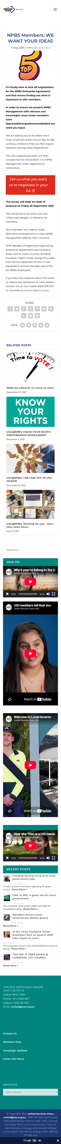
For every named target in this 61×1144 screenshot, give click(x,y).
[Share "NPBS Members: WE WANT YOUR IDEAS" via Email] (30, 315)
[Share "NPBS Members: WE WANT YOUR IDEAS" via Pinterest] (37, 308)
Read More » (19, 889)
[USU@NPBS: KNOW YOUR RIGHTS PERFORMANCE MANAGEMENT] (30, 412)
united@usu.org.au (23, 1006)
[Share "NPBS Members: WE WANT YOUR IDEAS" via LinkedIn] (44, 308)
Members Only (12, 1041)
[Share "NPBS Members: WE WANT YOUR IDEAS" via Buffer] (50, 308)
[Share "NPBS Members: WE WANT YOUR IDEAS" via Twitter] (17, 308)
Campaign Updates (15, 1050)
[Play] (7, 594)
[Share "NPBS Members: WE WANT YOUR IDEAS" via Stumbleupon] (23, 315)
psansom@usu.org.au (36, 290)
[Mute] (48, 594)
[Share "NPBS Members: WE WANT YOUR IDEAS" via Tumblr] (30, 308)
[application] (30, 581)
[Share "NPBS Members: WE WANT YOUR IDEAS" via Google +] (23, 308)
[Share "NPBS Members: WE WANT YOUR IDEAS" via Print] (37, 315)
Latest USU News (13, 1058)
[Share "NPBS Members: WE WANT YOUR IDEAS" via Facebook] (10, 308)
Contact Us (10, 1033)
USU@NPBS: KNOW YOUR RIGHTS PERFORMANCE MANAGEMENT (28, 433)
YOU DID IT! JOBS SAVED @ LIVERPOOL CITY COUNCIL (30, 956)
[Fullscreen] (53, 594)
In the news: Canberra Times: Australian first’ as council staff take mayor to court (32, 935)
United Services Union (41, 1113)
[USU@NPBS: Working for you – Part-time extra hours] (30, 504)
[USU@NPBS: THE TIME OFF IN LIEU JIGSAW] (30, 458)
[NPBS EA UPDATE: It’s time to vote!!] (30, 368)
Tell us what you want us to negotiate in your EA (28, 185)
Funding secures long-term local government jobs (34, 877)
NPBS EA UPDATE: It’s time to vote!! (30, 387)
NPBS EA (31, 47)
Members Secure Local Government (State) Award (30, 916)
